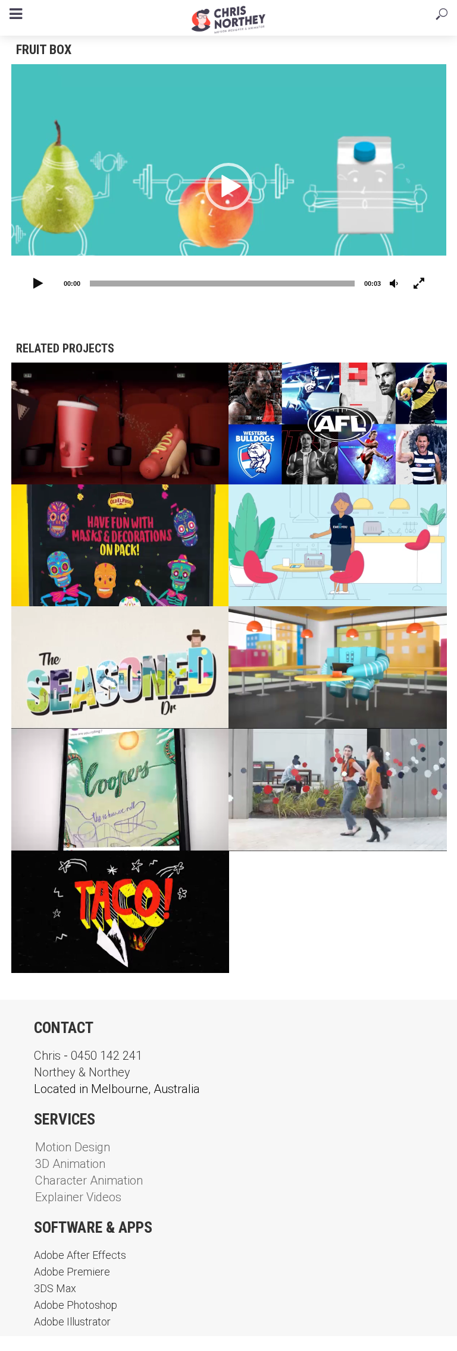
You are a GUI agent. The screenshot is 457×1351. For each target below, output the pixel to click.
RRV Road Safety (64, 624)
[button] (228, 186)
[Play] (38, 284)
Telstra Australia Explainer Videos (331, 624)
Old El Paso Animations (82, 502)
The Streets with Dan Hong (91, 868)
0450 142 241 (106, 1055)
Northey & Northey (82, 1072)
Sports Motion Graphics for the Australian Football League (322, 387)
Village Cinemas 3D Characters (103, 380)
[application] (228, 186)
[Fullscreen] (418, 284)
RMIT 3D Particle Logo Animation (322, 747)
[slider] (222, 283)
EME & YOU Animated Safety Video (323, 502)
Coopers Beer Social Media (91, 747)
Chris (47, 1055)
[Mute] (393, 284)
